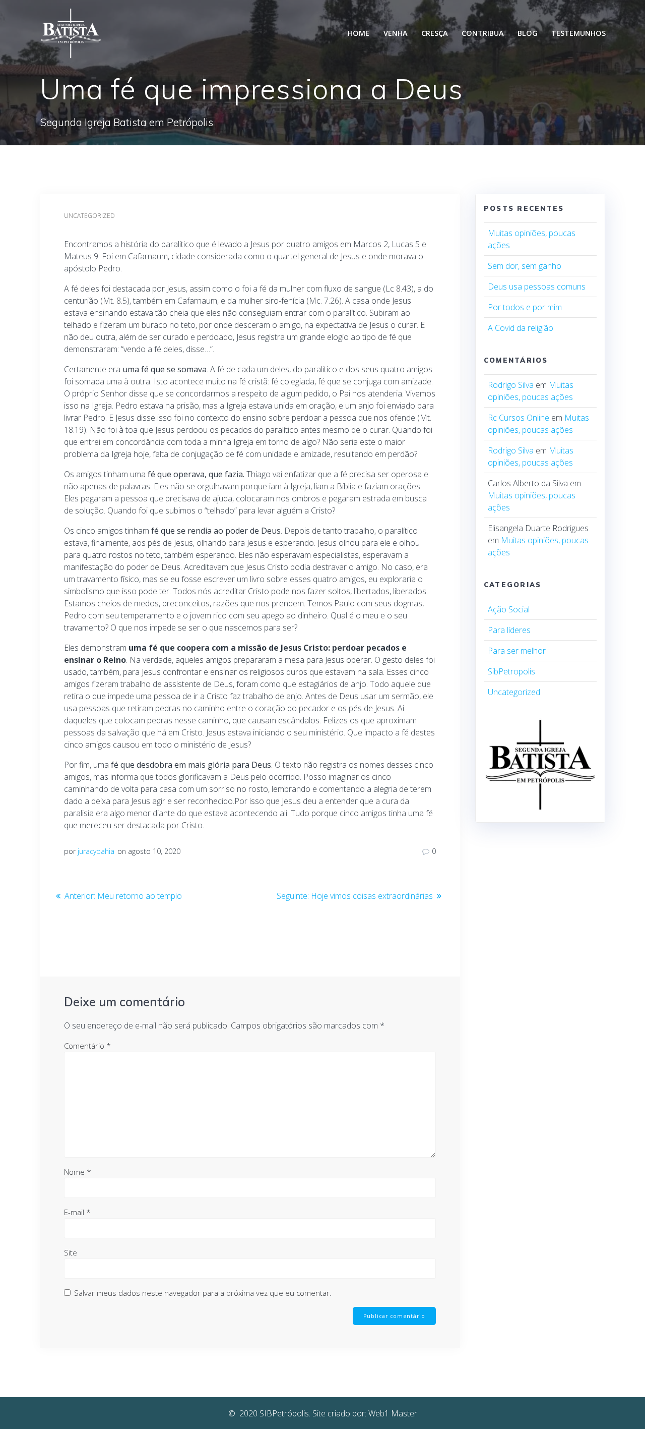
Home (358, 33)
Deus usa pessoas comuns (537, 286)
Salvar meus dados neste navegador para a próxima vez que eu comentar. (203, 1293)
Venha (395, 33)
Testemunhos (578, 33)
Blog (528, 33)
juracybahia (96, 851)
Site (70, 1252)
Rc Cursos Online (518, 417)
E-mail (77, 1212)
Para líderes (509, 630)
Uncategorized (89, 215)
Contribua (483, 33)
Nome (77, 1172)
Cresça (434, 33)
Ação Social (509, 609)
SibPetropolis (511, 671)
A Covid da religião (520, 327)
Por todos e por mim (525, 307)
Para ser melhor (517, 650)
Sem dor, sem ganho (524, 265)
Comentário (87, 1046)
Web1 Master (392, 1413)
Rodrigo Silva (511, 384)
